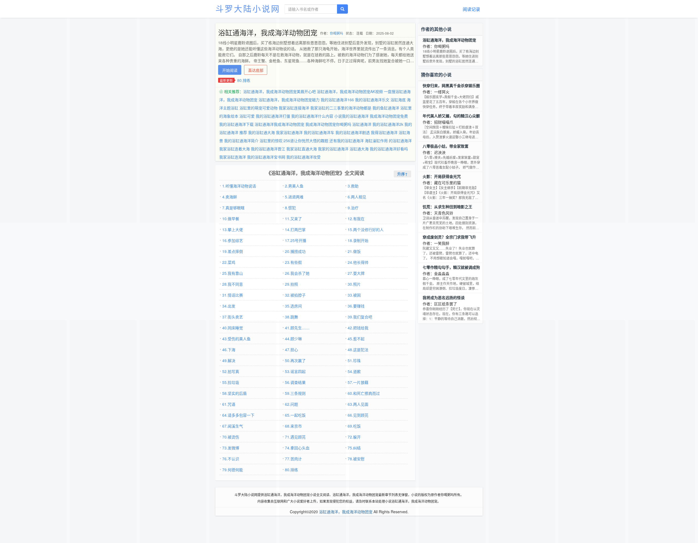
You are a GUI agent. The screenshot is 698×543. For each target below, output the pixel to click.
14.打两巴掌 (295, 229)
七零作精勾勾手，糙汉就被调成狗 (451, 267)
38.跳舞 (291, 317)
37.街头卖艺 (232, 317)
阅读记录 (471, 9)
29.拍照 (291, 284)
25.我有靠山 (232, 273)
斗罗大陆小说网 (247, 8)
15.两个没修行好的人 (366, 229)
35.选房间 (293, 306)
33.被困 (354, 295)
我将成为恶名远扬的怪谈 (444, 297)
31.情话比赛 (232, 295)
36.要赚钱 (356, 306)
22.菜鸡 (228, 262)
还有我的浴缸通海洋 (346, 140)
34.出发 (228, 306)
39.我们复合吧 (360, 317)
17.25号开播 (295, 240)
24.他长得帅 (358, 262)
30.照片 (354, 284)
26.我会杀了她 (297, 273)
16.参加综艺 (232, 240)
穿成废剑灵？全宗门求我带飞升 (449, 237)
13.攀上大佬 (232, 229)
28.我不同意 (232, 284)
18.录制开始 (358, 240)
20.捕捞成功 (295, 251)
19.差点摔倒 (232, 251)
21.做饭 (354, 251)
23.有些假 (293, 262)
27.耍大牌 (356, 273)
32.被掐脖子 (295, 295)
